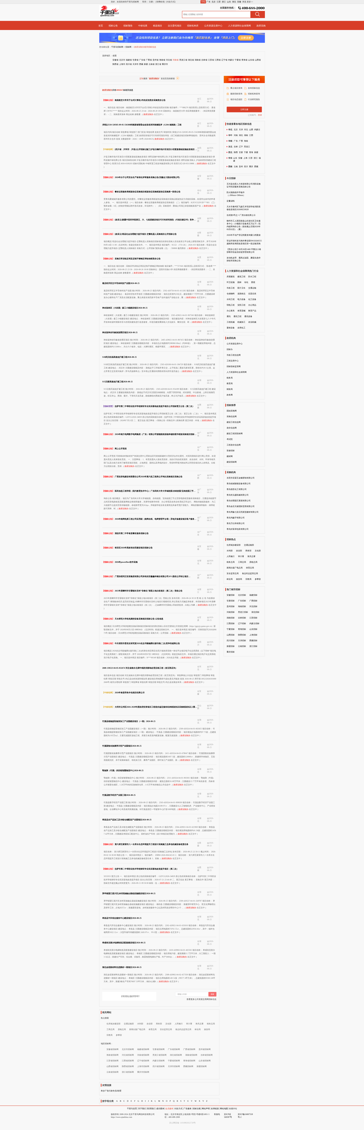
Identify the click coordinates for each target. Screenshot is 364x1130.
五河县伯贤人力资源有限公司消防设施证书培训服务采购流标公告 (243, 185)
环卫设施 (231, 282)
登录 (260, 115)
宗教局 (109, 1035)
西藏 (141, 64)
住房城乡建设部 (113, 1024)
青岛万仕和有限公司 (236, 523)
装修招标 (231, 451)
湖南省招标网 (191, 1055)
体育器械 (241, 311)
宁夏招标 (231, 629)
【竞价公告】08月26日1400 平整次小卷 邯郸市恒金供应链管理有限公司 (244, 250)
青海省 (244, 60)
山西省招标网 (112, 1066)
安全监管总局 (166, 1029)
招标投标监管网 (234, 366)
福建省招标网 (143, 1049)
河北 (244, 2)
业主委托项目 (174, 25)
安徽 (239, 2)
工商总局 (110, 1029)
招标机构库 (192, 25)
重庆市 (165, 64)
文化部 (168, 1024)
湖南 (246, 135)
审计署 (189, 1024)
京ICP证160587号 (228, 1115)
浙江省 (158, 64)
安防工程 (241, 305)
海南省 (162, 60)
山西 (251, 130)
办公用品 (252, 305)
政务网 (230, 395)
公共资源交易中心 (213, 25)
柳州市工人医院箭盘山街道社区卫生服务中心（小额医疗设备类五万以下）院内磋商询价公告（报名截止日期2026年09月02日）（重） (243, 225)
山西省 (258, 60)
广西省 (149, 60)
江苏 (219, 2)
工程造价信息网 (234, 445)
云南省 (152, 64)
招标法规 (197, 1109)
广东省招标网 (174, 1049)
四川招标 (231, 640)
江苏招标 (253, 618)
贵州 (241, 166)
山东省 (251, 60)
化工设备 (252, 299)
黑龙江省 (183, 60)
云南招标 (242, 646)
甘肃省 (135, 60)
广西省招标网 (189, 1049)
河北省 (169, 60)
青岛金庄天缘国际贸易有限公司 (241, 506)
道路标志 (241, 294)
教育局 (230, 383)
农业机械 (252, 322)
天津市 (135, 64)
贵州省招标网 (205, 1049)
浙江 (224, 2)
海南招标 (242, 606)
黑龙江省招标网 (160, 1055)
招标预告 (128, 25)
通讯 (229, 316)
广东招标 (242, 601)
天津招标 (242, 640)
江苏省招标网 (112, 1061)
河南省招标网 (143, 1055)
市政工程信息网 (234, 355)
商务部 (159, 1024)
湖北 (234, 2)
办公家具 (231, 311)
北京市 (122, 60)
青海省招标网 (189, 1061)
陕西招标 (242, 635)
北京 (214, 2)
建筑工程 (241, 277)
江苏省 (211, 60)
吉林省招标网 (207, 1055)
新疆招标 (231, 646)
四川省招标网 (159, 1066)
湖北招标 (255, 612)
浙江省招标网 (128, 1072)
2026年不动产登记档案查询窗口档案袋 (243, 235)
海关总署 (199, 1024)
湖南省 (198, 60)
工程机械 (231, 322)
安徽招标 (231, 595)
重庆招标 (231, 652)
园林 (239, 282)
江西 (251, 135)
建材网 (230, 456)
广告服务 (188, 1109)
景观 (253, 282)
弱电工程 (231, 305)
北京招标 (242, 595)
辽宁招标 (242, 623)
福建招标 (253, 595)
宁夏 (246, 152)
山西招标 (231, 635)
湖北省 (191, 60)
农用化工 (241, 328)
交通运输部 (129, 1024)
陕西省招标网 (128, 1066)
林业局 (198, 1029)
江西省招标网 (128, 1061)
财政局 (230, 389)
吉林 (236, 147)
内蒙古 (231, 60)
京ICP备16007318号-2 (245, 1115)
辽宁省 (224, 60)
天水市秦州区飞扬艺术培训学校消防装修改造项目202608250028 (243, 208)
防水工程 (252, 277)
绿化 (246, 282)
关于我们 (142, 1109)
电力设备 (241, 299)
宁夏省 (238, 60)
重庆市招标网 (143, 1072)
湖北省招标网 (176, 1055)
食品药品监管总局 (183, 1029)
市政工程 (231, 288)
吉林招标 (242, 618)
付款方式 (178, 1109)
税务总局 (211, 1024)
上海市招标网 (143, 1066)
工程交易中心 (233, 361)
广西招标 (253, 601)
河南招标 (231, 612)
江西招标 (231, 623)
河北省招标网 (128, 1055)
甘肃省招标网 (159, 1049)
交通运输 (252, 288)
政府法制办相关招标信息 (145, 47)
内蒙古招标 (254, 623)
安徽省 (115, 60)
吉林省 (204, 60)
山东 (229, 2)
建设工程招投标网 (235, 433)
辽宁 (241, 147)
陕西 (236, 152)
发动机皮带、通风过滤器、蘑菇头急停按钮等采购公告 (243, 259)
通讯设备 (248, 316)
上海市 (122, 64)
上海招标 (253, 635)
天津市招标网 (174, 1066)
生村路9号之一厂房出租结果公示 (241, 215)
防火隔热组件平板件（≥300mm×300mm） (236, 193)
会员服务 (169, 1109)
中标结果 (142, 25)
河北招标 (253, 606)
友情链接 (215, 1109)
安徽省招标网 (112, 1049)
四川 (246, 166)
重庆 (251, 166)
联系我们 (151, 1109)
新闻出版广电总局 (137, 1029)
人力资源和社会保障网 (239, 25)
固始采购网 (232, 411)
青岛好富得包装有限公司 (238, 529)
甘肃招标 (231, 601)
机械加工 (241, 322)
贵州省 (156, 60)
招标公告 (113, 25)
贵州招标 (231, 606)
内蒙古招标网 (159, 1061)
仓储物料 (231, 294)
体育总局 (153, 1029)
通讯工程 (237, 316)
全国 (114, 56)
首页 (100, 25)
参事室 (119, 1035)
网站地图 (224, 1109)
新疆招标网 (202, 1066)
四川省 (129, 64)
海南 (246, 141)
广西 (241, 141)
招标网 (128, 47)
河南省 (176, 60)
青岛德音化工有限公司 (237, 489)
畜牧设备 (231, 328)
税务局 (230, 378)
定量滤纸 (231, 201)
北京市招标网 (128, 1049)
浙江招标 (253, 646)
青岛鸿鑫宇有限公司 (236, 518)
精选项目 (157, 25)
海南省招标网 (112, 1055)
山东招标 (253, 629)
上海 (245, 158)
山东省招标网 (205, 1061)
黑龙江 (247, 147)
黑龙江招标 (243, 612)
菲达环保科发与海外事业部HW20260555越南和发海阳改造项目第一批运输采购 (244, 242)
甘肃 (241, 152)
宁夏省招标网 (174, 1061)
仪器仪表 (252, 294)
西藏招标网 (188, 1066)
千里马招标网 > (118, 47)
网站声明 (206, 1109)
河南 (236, 135)
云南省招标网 (112, 1072)
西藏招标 (253, 640)
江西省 (218, 60)
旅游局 (207, 1029)
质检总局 (122, 1029)
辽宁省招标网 (143, 1061)
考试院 (230, 439)
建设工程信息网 (234, 422)
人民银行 (179, 1024)
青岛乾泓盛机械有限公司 (238, 495)
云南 (236, 166)
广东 (208, 2)
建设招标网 (232, 462)
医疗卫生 (241, 288)
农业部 (150, 1024)
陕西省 (115, 64)
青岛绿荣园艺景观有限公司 (239, 501)
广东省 (142, 60)
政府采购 (261, 25)
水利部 (140, 1024)
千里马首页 (132, 1109)
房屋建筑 (231, 277)
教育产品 (252, 311)
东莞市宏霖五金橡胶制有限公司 (241, 478)
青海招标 (242, 629)
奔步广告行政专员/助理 (111, 1091)
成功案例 (160, 1109)
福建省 (129, 60)
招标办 (230, 349)
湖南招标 (231, 618)
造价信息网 (232, 428)
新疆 (146, 64)
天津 (241, 130)
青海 (251, 152)
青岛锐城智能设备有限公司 (239, 484)
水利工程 (231, 299)
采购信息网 (232, 416)
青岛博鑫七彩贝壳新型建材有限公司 (242, 512)
